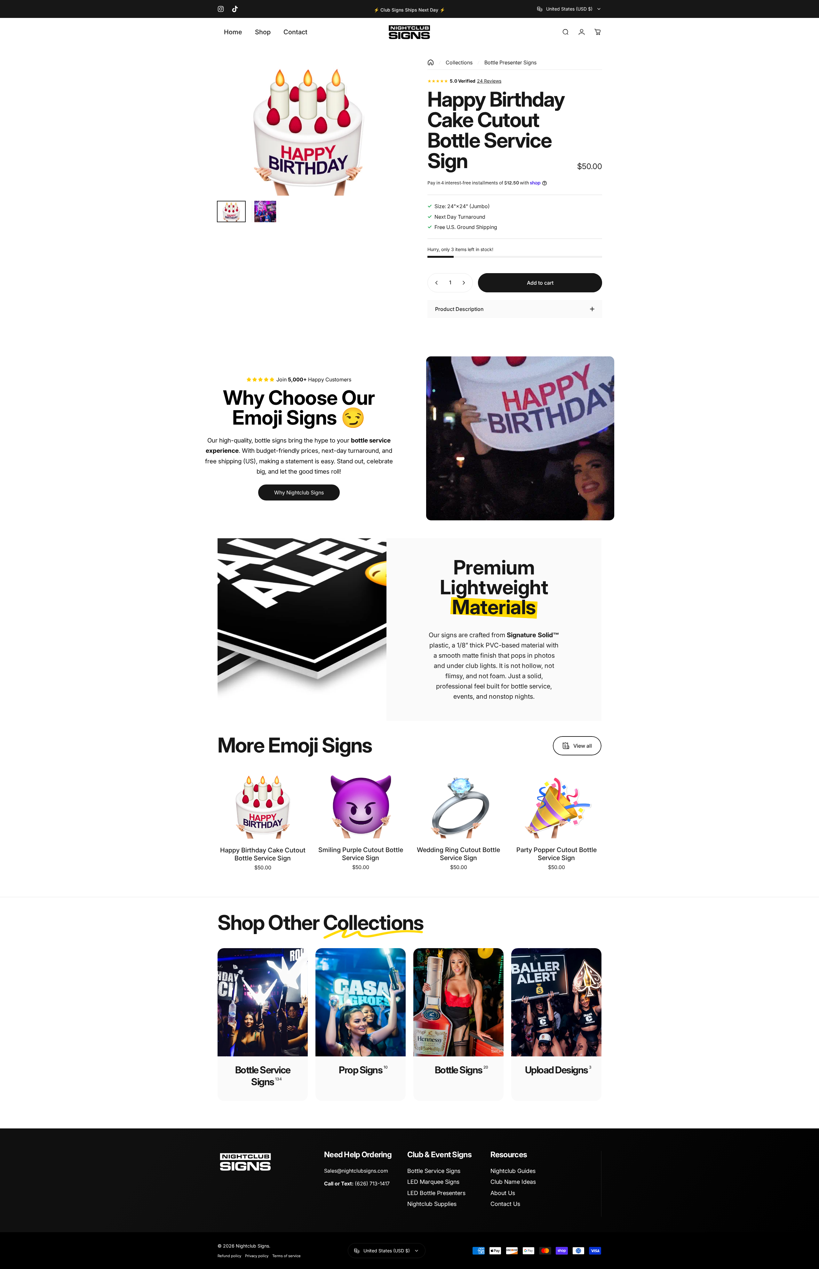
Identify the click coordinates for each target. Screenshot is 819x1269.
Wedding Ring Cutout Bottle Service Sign (458, 854)
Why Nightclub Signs (299, 492)
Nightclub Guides (513, 1170)
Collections (459, 62)
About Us (502, 1193)
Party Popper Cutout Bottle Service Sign (556, 854)
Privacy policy (256, 1256)
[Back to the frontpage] (430, 62)
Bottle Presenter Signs (510, 62)
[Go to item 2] (265, 211)
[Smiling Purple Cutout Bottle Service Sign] (360, 804)
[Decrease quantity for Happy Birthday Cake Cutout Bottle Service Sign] (435, 282)
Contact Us (505, 1203)
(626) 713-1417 (372, 1183)
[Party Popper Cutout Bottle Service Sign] (556, 804)
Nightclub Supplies (432, 1203)
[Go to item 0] (231, 211)
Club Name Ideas (513, 1181)
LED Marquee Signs (433, 1181)
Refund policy (229, 1256)
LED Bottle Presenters (436, 1193)
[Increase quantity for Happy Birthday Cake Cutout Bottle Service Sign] (465, 282)
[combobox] (569, 9)
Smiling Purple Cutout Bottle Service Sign (360, 854)
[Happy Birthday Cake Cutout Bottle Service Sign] (263, 805)
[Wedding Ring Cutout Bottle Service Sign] (458, 804)
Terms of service (286, 1256)
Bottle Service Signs (433, 1170)
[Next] (382, 143)
